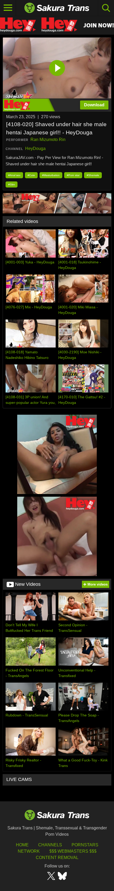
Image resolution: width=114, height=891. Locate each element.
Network (29, 851)
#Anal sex (14, 175)
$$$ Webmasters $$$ (73, 851)
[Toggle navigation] (8, 8)
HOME (22, 845)
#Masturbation (51, 175)
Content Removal (57, 857)
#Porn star (73, 175)
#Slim (11, 184)
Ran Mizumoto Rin (47, 139)
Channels (50, 845)
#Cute (31, 175)
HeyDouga (35, 148)
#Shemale (93, 175)
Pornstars (85, 845)
